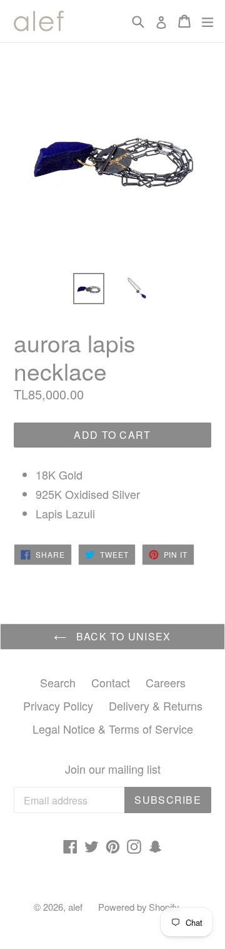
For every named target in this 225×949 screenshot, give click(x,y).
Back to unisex (121, 636)
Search (58, 682)
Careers (166, 682)
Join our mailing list (113, 769)
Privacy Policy (58, 705)
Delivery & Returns (155, 705)
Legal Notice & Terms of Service (112, 729)
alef (75, 906)
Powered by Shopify (138, 906)
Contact (110, 682)
